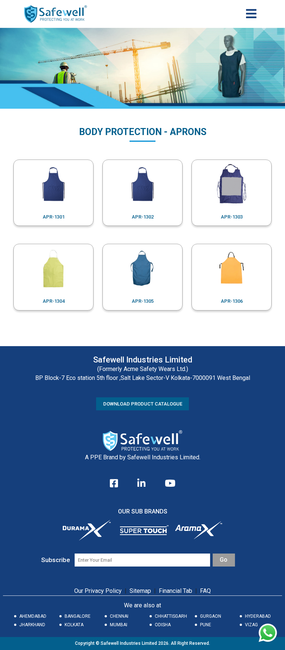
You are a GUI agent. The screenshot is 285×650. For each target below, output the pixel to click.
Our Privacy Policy (98, 590)
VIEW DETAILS (53, 193)
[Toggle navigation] (251, 14)
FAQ (205, 590)
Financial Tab (176, 590)
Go (223, 559)
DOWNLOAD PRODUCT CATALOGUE (142, 404)
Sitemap (140, 590)
